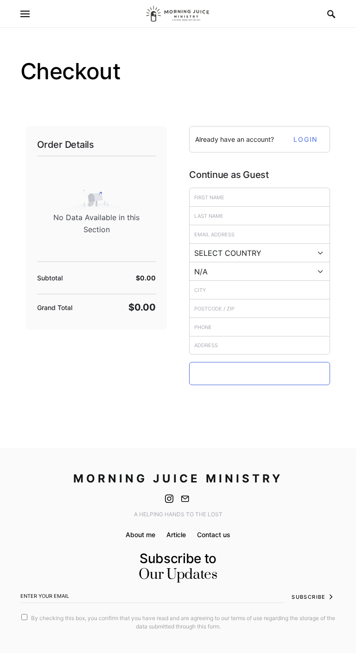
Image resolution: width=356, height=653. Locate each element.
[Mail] (185, 499)
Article (176, 535)
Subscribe (308, 597)
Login (305, 139)
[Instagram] (169, 499)
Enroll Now (259, 373)
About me (140, 535)
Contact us (213, 535)
